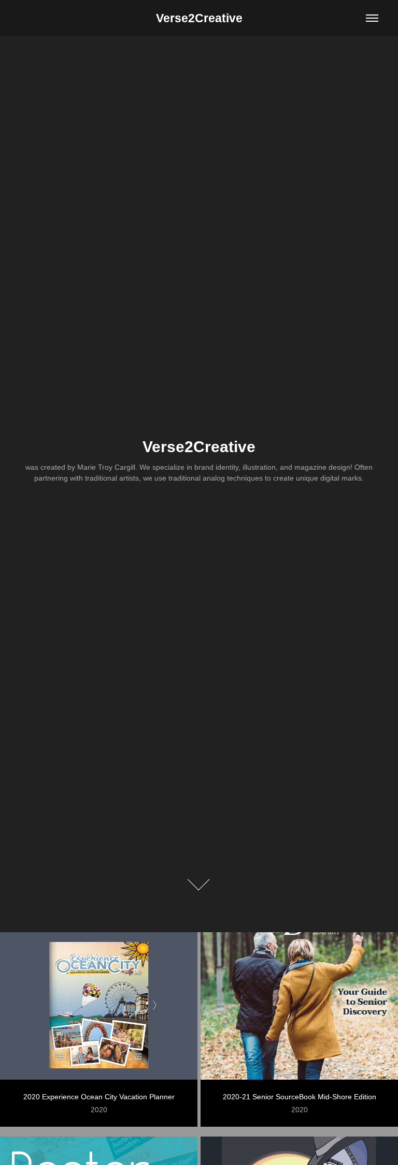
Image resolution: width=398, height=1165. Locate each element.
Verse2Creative (199, 18)
